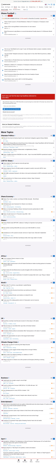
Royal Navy (5, 323)
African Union (6, 147)
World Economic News (11, 211)
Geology (14, 347)
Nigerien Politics (16, 272)
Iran (27, 7)
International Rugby (12, 445)
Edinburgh (13, 418)
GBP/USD (5, 388)
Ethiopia (4, 279)
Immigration (9, 333)
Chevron (4, 261)
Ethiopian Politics (13, 279)
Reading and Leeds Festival (20, 423)
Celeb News (10, 408)
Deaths (9, 328)
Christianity (5, 171)
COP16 (4, 357)
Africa (12, 235)
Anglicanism (14, 171)
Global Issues (9, 347)
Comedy (17, 418)
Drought (12, 357)
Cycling (24, 457)
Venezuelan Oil (11, 303)
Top (2, 15)
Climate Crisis (32, 7)
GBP (8, 388)
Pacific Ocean (9, 352)
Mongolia (8, 357)
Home (2, 7)
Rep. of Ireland (6, 393)
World (15, 7)
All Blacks (5, 445)
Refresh (37, 461)
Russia (7, 293)
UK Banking (12, 388)
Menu (31, 461)
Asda (4, 398)
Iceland (12, 298)
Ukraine (23, 7)
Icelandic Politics (6, 298)
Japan (12, 152)
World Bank (5, 201)
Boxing (17, 450)
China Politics (12, 147)
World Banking (18, 206)
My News (25, 461)
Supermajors (12, 261)
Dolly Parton (15, 408)
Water (8, 279)
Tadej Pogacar (6, 457)
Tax (7, 383)
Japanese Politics (6, 152)
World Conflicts (9, 272)
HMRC (4, 383)
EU (14, 298)
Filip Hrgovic (5, 450)
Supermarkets (6, 338)
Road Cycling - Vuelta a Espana (16, 457)
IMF (4, 141)
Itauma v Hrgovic (12, 450)
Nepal (4, 347)
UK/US (4, 333)
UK (12, 7)
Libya (8, 261)
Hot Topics (7, 7)
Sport (50, 7)
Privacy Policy (13, 115)
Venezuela (5, 303)
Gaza (19, 7)
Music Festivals (6, 423)
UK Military (10, 323)
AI (37, 7)
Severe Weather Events (17, 352)
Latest (6, 15)
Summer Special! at (27, 1)
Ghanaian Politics (16, 9)
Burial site (5, 408)
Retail (11, 338)
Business (41, 7)
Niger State (8, 288)
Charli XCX (12, 423)
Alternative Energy (19, 211)
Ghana (10, 9)
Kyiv (4, 293)
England (13, 328)
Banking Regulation (10, 206)
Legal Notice (20, 115)
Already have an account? (9, 112)
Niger (4, 272)
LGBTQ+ (15, 166)
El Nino (4, 352)
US (15, 303)
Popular (10, 15)
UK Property (11, 383)
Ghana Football (4, 9)
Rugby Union (18, 445)
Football (46, 7)
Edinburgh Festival (6, 418)
